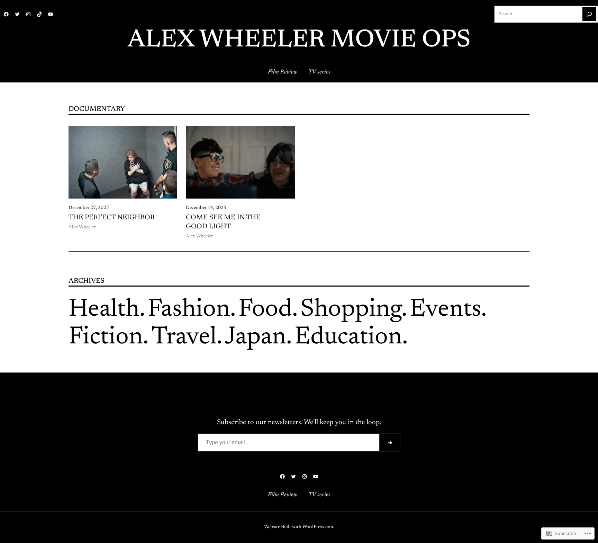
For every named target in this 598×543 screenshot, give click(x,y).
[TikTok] (39, 14)
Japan (255, 337)
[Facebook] (6, 14)
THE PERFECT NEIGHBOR (112, 217)
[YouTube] (50, 14)
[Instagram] (28, 14)
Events (445, 309)
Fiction (106, 337)
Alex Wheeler (82, 227)
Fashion (189, 309)
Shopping (350, 309)
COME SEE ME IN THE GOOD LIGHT (223, 222)
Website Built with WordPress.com (298, 527)
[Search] (589, 14)
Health (104, 309)
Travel (184, 337)
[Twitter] (17, 14)
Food (265, 309)
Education (348, 337)
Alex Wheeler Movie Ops (299, 40)
